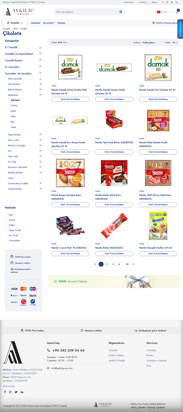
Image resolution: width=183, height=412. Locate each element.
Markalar (35, 23)
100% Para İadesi (34, 330)
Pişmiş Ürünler (14, 134)
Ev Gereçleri (12, 67)
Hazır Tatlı (13, 156)
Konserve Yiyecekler (17, 167)
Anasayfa (6, 28)
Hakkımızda (129, 2)
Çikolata (15, 100)
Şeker (13, 111)
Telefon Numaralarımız (167, 23)
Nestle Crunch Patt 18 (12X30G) (68, 247)
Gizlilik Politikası (116, 355)
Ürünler (15, 23)
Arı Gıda (13, 235)
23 (127, 264)
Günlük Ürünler (15, 189)
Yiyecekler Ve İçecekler (18, 73)
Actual (12, 220)
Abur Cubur (13, 140)
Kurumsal (48, 23)
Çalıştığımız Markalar (157, 360)
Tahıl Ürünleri (14, 84)
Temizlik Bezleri (13, 60)
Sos (9, 151)
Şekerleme (13, 95)
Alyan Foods (15, 230)
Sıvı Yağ (12, 161)
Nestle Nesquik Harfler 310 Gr (155, 247)
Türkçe (163, 11)
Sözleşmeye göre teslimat (152, 330)
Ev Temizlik (11, 47)
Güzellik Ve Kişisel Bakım (19, 54)
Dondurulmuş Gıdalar (18, 183)
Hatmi (13, 127)
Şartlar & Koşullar (117, 360)
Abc (11, 214)
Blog (149, 365)
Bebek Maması (15, 89)
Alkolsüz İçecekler (16, 145)
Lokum (11, 178)
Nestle (53, 85)
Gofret (14, 105)
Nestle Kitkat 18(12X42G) (109, 247)
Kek (12, 121)
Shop (15, 28)
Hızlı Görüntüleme (70, 99)
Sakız (13, 116)
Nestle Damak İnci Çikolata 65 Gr (157, 89)
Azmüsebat (14, 240)
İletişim (154, 2)
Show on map (8, 386)
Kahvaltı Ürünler (15, 172)
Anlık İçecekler (15, 78)
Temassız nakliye (93, 330)
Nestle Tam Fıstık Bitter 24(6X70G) (114, 142)
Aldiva (12, 225)
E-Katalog (180, 28)
